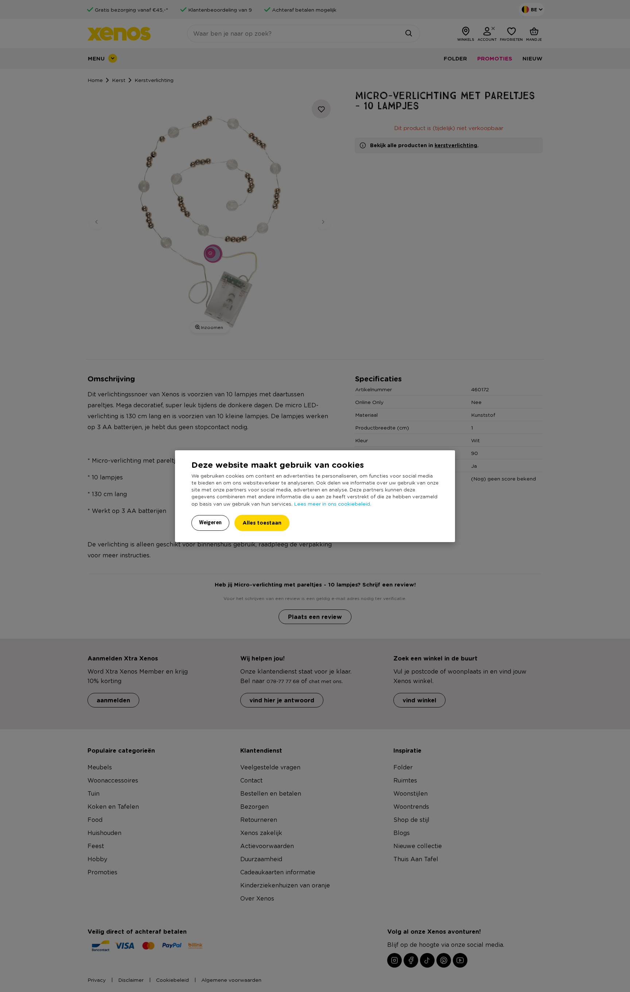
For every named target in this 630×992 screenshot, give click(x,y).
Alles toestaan (261, 522)
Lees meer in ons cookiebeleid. (332, 503)
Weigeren (210, 522)
